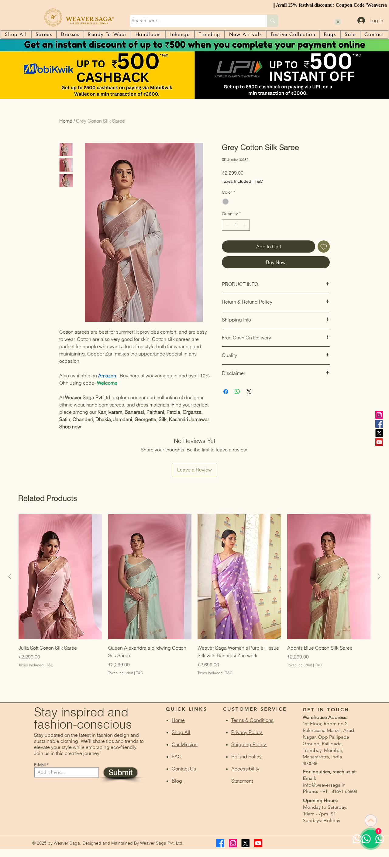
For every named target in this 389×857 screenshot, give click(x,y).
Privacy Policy (247, 732)
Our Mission (185, 744)
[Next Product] (379, 576)
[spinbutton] (235, 225)
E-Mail (40, 765)
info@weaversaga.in (324, 785)
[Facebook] (379, 424)
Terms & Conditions (252, 720)
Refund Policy (247, 756)
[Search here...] (272, 21)
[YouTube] (379, 442)
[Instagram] (379, 415)
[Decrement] (226, 225)
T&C (259, 181)
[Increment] (245, 225)
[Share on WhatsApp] (237, 391)
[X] (379, 433)
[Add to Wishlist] (324, 246)
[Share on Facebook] (225, 391)
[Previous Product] (9, 576)
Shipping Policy (249, 744)
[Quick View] (60, 576)
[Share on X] (249, 391)
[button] (337, 20)
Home (65, 121)
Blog (177, 781)
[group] (194, 603)
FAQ (176, 756)
